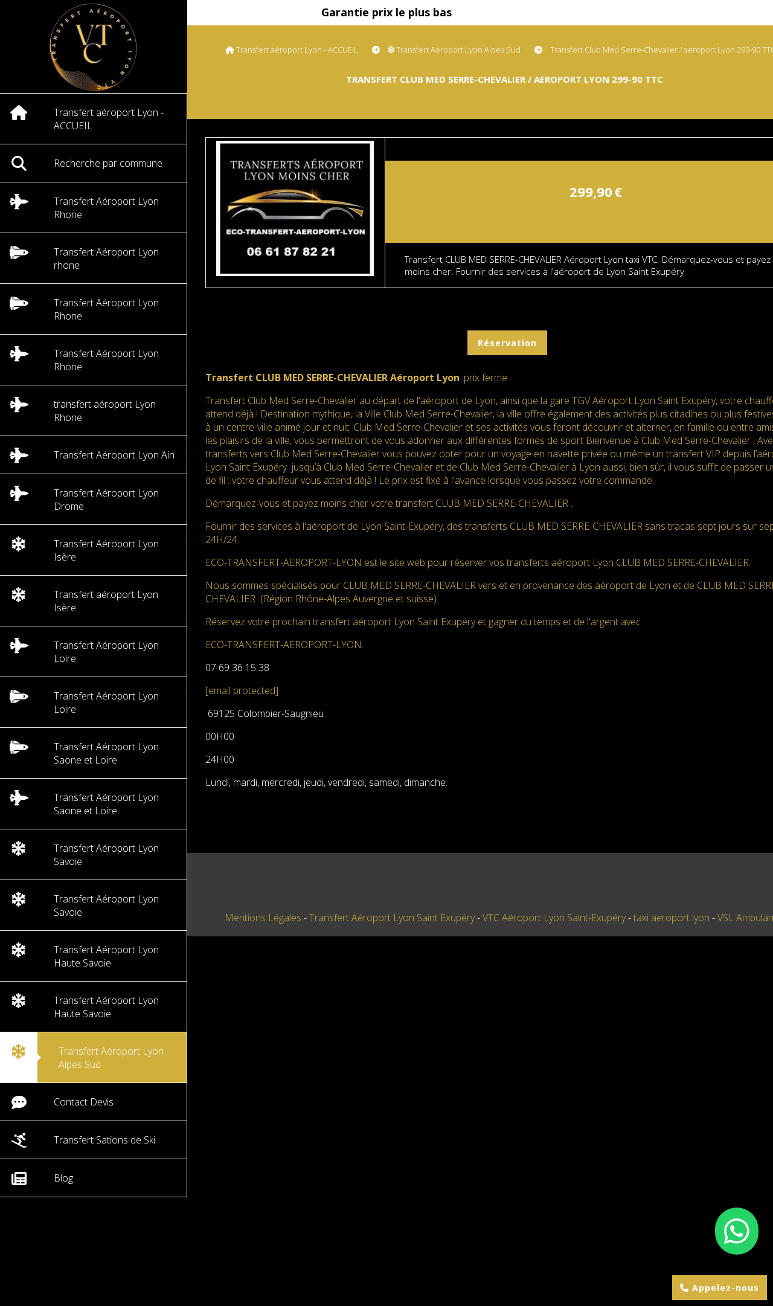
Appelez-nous (724, 1287)
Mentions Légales (263, 917)
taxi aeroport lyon (672, 917)
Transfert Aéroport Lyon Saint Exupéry (393, 917)
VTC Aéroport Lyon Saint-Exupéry (555, 917)
